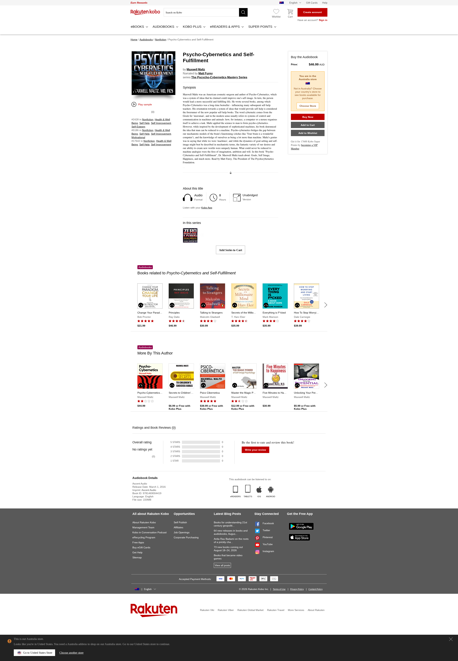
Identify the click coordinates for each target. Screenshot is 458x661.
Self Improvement (161, 123)
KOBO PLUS (192, 26)
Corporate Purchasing (186, 537)
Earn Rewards (139, 2)
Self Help (144, 123)
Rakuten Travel (275, 610)
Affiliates (178, 527)
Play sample (145, 104)
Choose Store (307, 105)
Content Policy (315, 589)
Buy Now (307, 117)
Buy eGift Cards (141, 547)
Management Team (143, 527)
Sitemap (137, 557)
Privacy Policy (297, 589)
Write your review (255, 449)
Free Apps (138, 542)
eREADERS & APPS (225, 26)
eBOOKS (138, 26)
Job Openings (181, 532)
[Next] (325, 305)
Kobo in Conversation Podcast (149, 532)
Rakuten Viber (226, 610)
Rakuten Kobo (145, 12)
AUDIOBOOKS (164, 26)
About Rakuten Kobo (144, 522)
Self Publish (180, 522)
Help (324, 2)
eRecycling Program (143, 537)
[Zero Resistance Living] (190, 241)
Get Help (137, 552)
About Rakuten (316, 610)
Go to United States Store (37, 652)
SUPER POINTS (260, 26)
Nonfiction (147, 119)
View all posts (222, 565)
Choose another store (71, 652)
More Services (296, 610)
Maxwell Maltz (196, 69)
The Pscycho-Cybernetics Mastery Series (219, 77)
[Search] (243, 12)
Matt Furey (205, 73)
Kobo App (206, 207)
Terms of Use (279, 589)
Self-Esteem (138, 126)
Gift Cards (312, 2)
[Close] (451, 639)
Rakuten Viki (207, 610)
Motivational (138, 137)
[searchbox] (206, 12)
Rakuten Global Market (250, 610)
